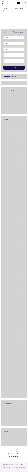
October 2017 (14, 334)
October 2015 (14, 372)
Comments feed (14, 440)
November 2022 (14, 186)
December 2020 (14, 229)
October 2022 (14, 189)
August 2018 (14, 305)
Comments (14, 58)
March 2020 (14, 250)
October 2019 (14, 264)
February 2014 (14, 389)
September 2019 (14, 267)
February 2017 (14, 354)
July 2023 (14, 165)
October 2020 (14, 235)
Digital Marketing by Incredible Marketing (11, 467)
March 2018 (14, 319)
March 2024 (14, 148)
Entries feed (14, 437)
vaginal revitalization (14, 423)
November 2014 (14, 383)
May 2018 (14, 313)
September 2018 (14, 302)
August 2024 (14, 136)
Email (14, 46)
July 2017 (14, 342)
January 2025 (14, 128)
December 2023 (14, 157)
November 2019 (14, 261)
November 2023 (14, 160)
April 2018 (14, 316)
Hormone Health (14, 412)
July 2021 (14, 212)
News (14, 414)
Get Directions (14, 458)
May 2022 (14, 197)
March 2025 (14, 125)
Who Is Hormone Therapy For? (14, 111)
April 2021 (14, 218)
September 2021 (14, 209)
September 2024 (14, 133)
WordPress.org (14, 443)
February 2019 (14, 287)
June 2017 (14, 345)
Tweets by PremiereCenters (9, 76)
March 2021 (14, 221)
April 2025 (14, 122)
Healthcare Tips (14, 409)
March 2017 (14, 351)
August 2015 (14, 374)
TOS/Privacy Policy (14, 470)
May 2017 (14, 348)
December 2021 (14, 203)
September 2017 (14, 337)
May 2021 (14, 215)
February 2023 (14, 177)
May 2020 (14, 244)
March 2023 (14, 174)
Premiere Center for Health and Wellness (15, 464)
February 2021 (14, 224)
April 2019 (14, 282)
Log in (14, 434)
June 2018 (14, 311)
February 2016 (14, 366)
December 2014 (14, 380)
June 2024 (14, 139)
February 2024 (14, 151)
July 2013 (14, 395)
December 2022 (14, 183)
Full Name (14, 35)
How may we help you (14, 52)
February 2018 (14, 322)
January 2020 (14, 255)
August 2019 (14, 270)
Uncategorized (14, 420)
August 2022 (14, 194)
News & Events (14, 417)
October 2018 (14, 299)
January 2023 (14, 180)
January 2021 (14, 226)
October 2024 (14, 131)
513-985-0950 (16, 456)
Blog (14, 406)
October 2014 (14, 386)
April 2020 (14, 247)
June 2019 (14, 276)
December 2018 (14, 293)
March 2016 (14, 363)
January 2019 (14, 290)
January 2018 (14, 325)
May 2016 (14, 360)
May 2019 (14, 279)
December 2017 (14, 328)
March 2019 (14, 284)
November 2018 (14, 296)
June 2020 (14, 241)
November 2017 (14, 331)
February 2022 (14, 200)
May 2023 (14, 171)
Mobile (14, 40)
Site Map (23, 467)
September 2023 (14, 163)
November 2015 (14, 369)
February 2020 (14, 253)
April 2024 (14, 145)
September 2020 (14, 238)
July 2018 (14, 308)
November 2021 (14, 206)
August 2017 (14, 340)
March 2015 (14, 377)
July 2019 (14, 273)
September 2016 (14, 357)
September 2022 (14, 192)
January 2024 (14, 154)
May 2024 (14, 142)
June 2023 (14, 168)
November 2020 (14, 232)
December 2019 (14, 258)
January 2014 (14, 392)
